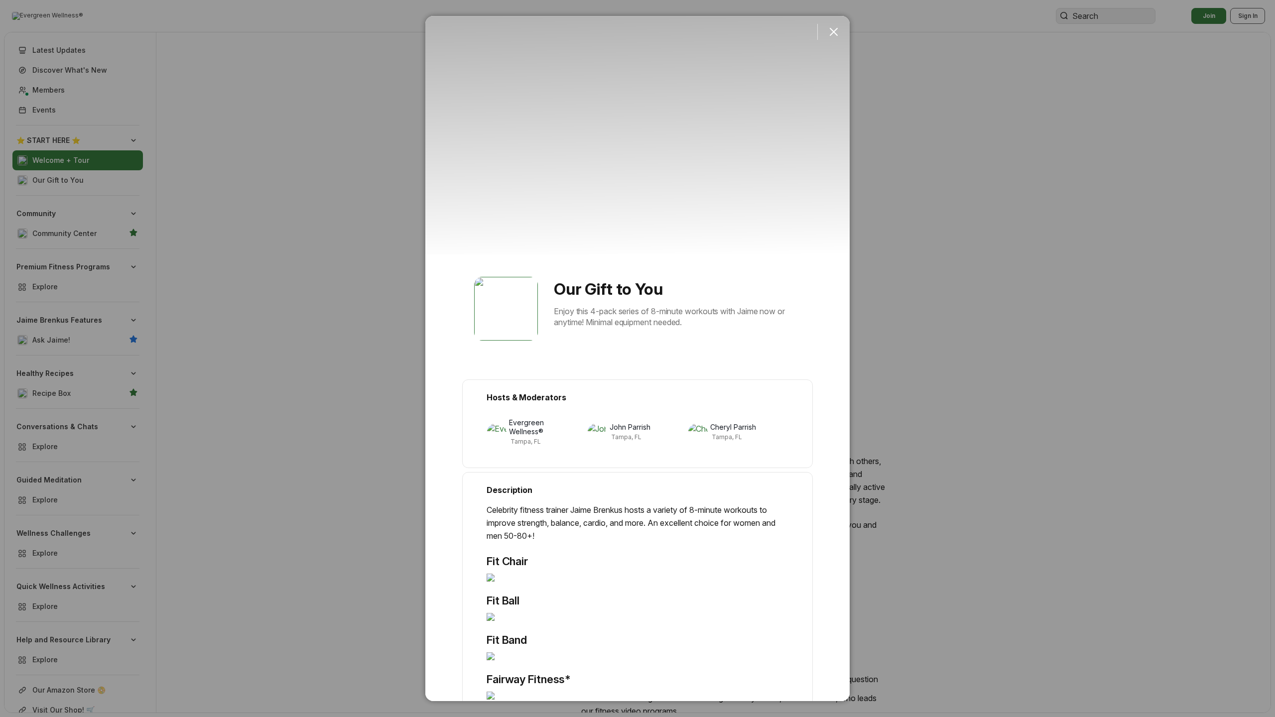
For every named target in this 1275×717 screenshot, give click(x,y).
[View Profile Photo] (506, 309)
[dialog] (637, 358)
